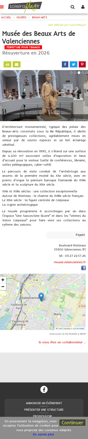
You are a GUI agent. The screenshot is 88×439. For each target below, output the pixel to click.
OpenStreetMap (78, 328)
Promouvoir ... (44, 416)
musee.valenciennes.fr (70, 262)
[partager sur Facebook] (65, 64)
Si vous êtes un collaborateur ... (62, 342)
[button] (41, 297)
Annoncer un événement (44, 403)
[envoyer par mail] (17, 64)
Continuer (72, 422)
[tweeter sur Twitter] (73, 64)
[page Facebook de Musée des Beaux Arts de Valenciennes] (83, 269)
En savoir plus (43, 434)
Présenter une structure (44, 409)
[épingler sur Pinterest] (82, 64)
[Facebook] (44, 389)
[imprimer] (7, 64)
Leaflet (60, 328)
